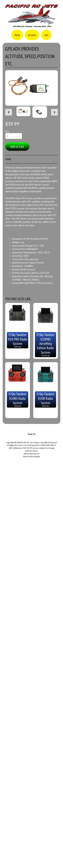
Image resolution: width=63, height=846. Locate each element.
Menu (17, 35)
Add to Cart (17, 146)
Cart (46, 35)
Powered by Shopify (31, 456)
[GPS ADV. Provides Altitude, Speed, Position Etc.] (23, 111)
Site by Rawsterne (31, 454)
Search (31, 433)
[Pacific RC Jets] (31, 26)
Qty (7, 131)
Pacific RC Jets (27, 442)
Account (32, 35)
